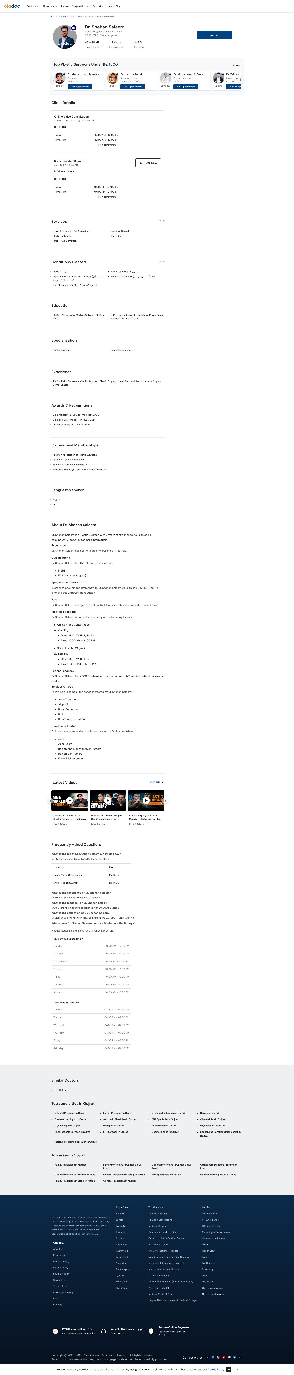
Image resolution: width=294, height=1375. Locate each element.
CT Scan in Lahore (212, 1226)
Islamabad (122, 1226)
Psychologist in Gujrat (212, 1125)
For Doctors (208, 1263)
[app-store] (217, 1304)
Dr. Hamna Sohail (131, 74)
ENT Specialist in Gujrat (165, 1119)
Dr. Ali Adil (61, 1090)
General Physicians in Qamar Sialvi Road (171, 1166)
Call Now (151, 163)
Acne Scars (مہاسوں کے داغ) (126, 271)
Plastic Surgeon (86, 16)
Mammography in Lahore (216, 1232)
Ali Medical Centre (158, 1244)
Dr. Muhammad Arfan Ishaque (190, 74)
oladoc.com (102, 1359)
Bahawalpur (122, 1269)
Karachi (120, 1213)
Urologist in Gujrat (113, 1125)
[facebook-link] (213, 1357)
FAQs (56, 1298)
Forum (205, 1257)
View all (237, 65)
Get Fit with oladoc (212, 1288)
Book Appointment (79, 86)
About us (58, 1249)
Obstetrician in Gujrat (212, 1119)
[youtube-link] (223, 1357)
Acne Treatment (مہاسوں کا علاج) (71, 230)
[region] (107, 808)
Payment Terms (62, 1273)
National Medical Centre (161, 1294)
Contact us (59, 1280)
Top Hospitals (155, 1207)
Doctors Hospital (157, 1213)
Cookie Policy (216, 1369)
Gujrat (72, 16)
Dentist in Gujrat (209, 1112)
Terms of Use (60, 1286)
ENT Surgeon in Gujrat (115, 1131)
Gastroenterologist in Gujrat (71, 1119)
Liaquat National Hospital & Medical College (172, 1300)
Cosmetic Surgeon (120, 349)
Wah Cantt (122, 1281)
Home (52, 16)
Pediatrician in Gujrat (164, 1125)
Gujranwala (122, 1250)
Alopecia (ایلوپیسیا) (121, 230)
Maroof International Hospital (164, 1269)
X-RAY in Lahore (211, 1219)
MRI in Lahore (209, 1213)
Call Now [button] (214, 34)
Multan (120, 1238)
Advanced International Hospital (166, 1263)
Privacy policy (61, 1255)
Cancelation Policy (63, 1292)
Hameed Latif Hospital (160, 1219)
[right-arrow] (240, 80)
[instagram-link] (218, 1357)
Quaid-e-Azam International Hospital (168, 1257)
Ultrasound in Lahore (213, 1238)
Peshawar (121, 1244)
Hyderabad (122, 1288)
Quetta (120, 1275)
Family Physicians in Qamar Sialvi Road (122, 1166)
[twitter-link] (207, 1357)
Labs (204, 1275)
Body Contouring (62, 235)
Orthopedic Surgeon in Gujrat (168, 1112)
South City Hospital (158, 1275)
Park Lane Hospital (158, 1288)
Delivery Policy (61, 1261)
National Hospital (157, 1226)
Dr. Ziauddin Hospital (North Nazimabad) (170, 1281)
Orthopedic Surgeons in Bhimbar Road (218, 1166)
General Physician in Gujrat (70, 1112)
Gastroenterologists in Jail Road (218, 1174)
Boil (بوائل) (116, 235)
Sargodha (121, 1263)
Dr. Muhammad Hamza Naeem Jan (85, 74)
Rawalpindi (122, 1232)
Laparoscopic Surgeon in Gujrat (72, 1131)
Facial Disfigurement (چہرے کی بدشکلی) (75, 285)
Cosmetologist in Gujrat (165, 1131)
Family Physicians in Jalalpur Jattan (75, 1180)
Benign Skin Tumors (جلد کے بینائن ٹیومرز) (133, 276)
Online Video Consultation (71, 116)
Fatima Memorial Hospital (162, 1232)
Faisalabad (122, 1257)
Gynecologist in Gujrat (67, 1125)
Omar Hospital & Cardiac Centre (166, 1238)
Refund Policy (60, 1267)
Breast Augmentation (65, 240)
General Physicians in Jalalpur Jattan (124, 1174)
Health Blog (208, 1250)
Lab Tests (207, 1281)
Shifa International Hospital (163, 1250)
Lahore (120, 1219)
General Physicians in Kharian (119, 1180)
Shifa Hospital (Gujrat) (68, 161)
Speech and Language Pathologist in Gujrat (220, 1133)
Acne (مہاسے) (60, 271)
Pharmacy (207, 1269)
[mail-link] (229, 1357)
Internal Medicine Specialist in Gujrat (76, 1141)
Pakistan (62, 16)
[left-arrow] (54, 80)
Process (57, 1304)
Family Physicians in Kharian (70, 1164)
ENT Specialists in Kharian (166, 1174)
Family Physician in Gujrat (117, 1112)
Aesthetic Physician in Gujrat (119, 1119)
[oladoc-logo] (12, 6)
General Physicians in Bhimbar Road (75, 1174)
